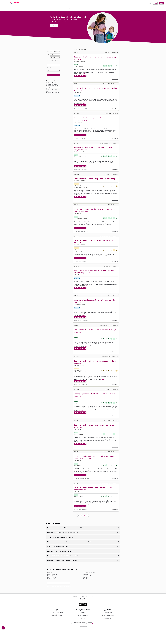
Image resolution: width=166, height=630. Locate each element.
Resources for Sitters (58, 617)
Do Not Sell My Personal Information (98, 623)
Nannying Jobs (108, 612)
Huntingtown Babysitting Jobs (53, 82)
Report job (115, 79)
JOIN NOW (53, 25)
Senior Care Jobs (108, 617)
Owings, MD (50, 575)
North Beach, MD (87, 575)
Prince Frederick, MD (52, 574)
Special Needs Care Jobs (108, 615)
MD (63, 7)
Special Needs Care (83, 615)
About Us (75, 596)
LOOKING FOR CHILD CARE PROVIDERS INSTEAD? (59, 586)
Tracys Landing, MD (88, 578)
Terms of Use (75, 623)
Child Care (83, 614)
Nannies (83, 612)
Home (50, 7)
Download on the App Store (83, 604)
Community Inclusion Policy (58, 614)
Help (150, 3)
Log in (155, 3)
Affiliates (58, 610)
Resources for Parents (57, 615)
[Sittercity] (14, 3)
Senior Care (83, 617)
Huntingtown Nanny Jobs (51, 84)
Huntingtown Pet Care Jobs (52, 85)
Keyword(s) (49, 63)
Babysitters (83, 610)
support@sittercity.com (83, 626)
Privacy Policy (83, 623)
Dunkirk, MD (86, 577)
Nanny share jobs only (54, 60)
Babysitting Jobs (108, 610)
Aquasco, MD (86, 574)
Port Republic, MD (51, 577)
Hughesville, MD (51, 578)
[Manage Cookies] (3, 627)
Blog (87, 596)
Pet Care (83, 618)
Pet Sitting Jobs (108, 618)
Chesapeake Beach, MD (89, 572)
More (84, 73)
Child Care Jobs (57, 7)
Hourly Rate (49, 67)
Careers (82, 596)
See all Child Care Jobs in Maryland (58, 583)
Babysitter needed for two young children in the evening (94, 179)
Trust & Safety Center (58, 612)
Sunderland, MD (51, 572)
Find (48, 51)
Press (92, 596)
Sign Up (161, 3)
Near (48, 54)
